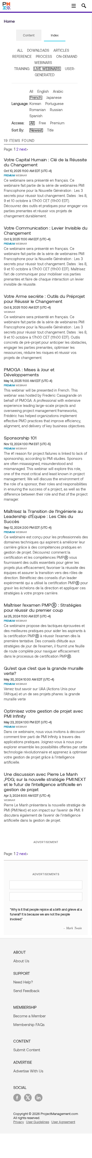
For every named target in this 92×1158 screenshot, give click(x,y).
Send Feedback (26, 990)
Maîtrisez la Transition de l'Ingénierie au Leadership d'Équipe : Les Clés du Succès (43, 516)
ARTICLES (61, 50)
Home (9, 21)
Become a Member (29, 1016)
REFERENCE (22, 56)
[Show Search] (84, 6)
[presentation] (29, 35)
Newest (36, 130)
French (35, 97)
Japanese (54, 97)
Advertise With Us (28, 1071)
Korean (35, 103)
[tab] (28, 35)
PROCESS (44, 56)
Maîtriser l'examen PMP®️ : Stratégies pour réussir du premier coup (42, 607)
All (31, 91)
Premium (57, 123)
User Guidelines (37, 1122)
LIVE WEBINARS (47, 68)
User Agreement (63, 1122)
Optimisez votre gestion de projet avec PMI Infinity (43, 713)
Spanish (35, 116)
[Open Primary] (74, 6)
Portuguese (54, 103)
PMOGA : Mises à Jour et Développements (29, 372)
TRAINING (21, 68)
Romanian (37, 110)
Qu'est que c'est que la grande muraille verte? (43, 670)
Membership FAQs (28, 1024)
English (43, 91)
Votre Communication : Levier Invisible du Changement (45, 230)
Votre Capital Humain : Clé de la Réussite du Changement (45, 162)
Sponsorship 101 (20, 438)
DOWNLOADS (38, 50)
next (22, 149)
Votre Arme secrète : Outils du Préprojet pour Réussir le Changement (44, 298)
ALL (20, 50)
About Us (21, 961)
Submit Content (26, 1049)
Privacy (18, 1122)
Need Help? (23, 982)
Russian (56, 110)
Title (50, 130)
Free (42, 123)
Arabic (58, 91)
